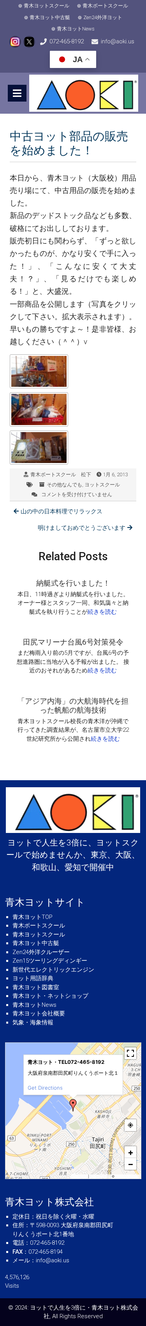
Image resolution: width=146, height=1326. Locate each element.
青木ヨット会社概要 (38, 1013)
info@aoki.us (117, 41)
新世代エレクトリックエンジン (53, 969)
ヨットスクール (102, 485)
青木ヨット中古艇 (50, 17)
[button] (73, 1105)
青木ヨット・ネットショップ (50, 995)
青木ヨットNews (76, 29)
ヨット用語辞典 (32, 978)
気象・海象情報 (32, 1022)
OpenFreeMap (100, 1176)
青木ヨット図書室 (35, 987)
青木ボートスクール (105, 6)
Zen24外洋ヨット (102, 17)
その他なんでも (64, 485)
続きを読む (102, 611)
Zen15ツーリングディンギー (49, 960)
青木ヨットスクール (46, 6)
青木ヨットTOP (32, 916)
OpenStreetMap (127, 1176)
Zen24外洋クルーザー (41, 952)
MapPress (80, 1176)
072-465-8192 (66, 41)
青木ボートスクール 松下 (60, 474)
